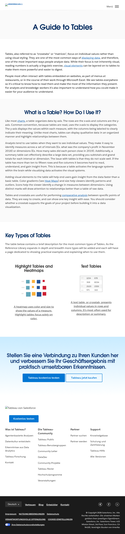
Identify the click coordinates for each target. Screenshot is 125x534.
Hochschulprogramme (50, 474)
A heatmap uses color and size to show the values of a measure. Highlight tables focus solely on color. (34, 312)
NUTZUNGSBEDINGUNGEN (31, 513)
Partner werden (78, 441)
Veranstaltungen (47, 480)
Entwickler (52, 504)
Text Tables (91, 266)
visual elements (73, 65)
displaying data (91, 57)
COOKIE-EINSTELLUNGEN (60, 519)
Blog (41, 504)
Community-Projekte (49, 462)
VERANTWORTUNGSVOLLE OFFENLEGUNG (25, 519)
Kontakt (9, 462)
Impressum (10, 513)
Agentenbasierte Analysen (19, 435)
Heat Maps (51, 181)
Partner (74, 429)
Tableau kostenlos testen (44, 377)
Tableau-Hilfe (97, 450)
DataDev (42, 457)
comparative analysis (74, 195)
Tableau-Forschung (15, 456)
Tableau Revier (46, 468)
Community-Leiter (47, 451)
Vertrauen (30, 504)
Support (95, 429)
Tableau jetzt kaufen (84, 377)
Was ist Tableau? (15, 429)
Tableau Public (46, 439)
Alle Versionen (98, 456)
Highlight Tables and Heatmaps (34, 268)
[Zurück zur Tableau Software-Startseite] (16, 3)
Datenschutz (53, 513)
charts (21, 121)
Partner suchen (78, 435)
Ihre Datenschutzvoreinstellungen (28, 524)
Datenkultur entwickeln (17, 441)
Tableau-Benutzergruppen (52, 445)
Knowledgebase (99, 435)
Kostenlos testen (23, 418)
